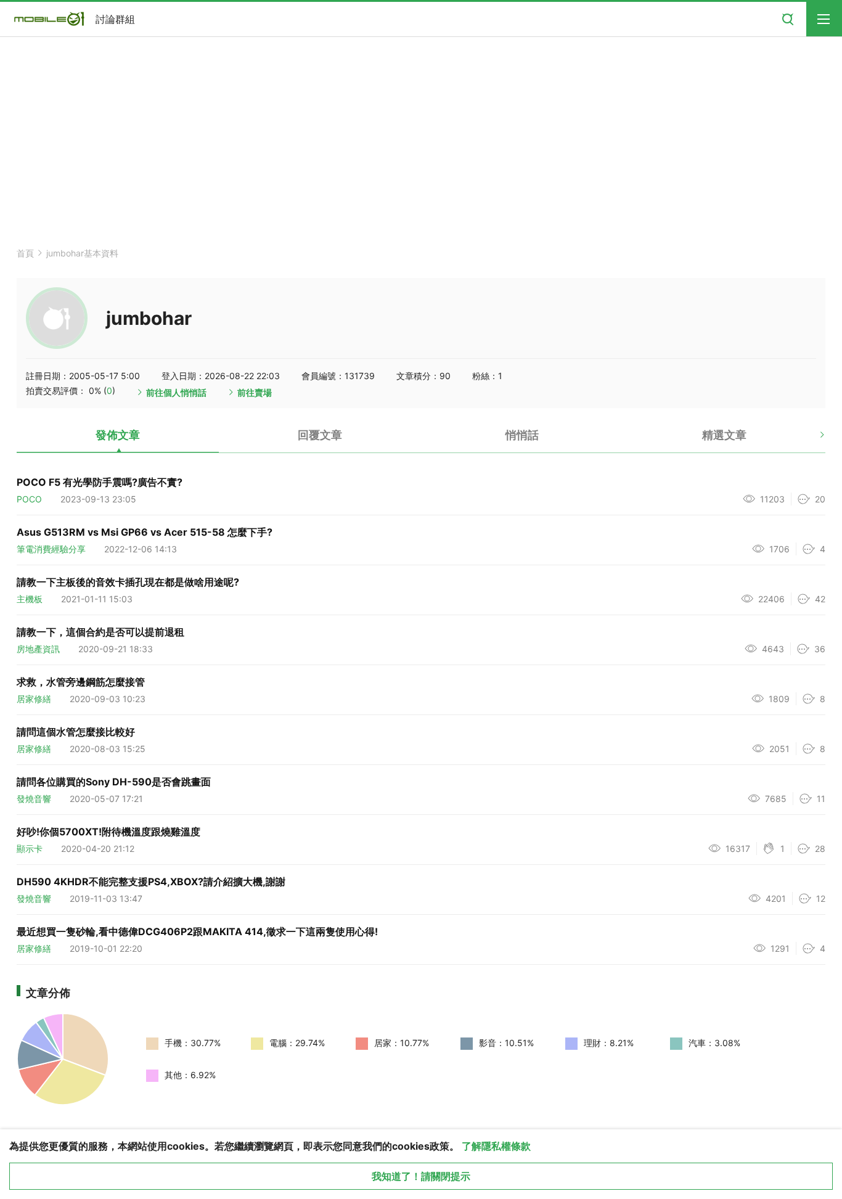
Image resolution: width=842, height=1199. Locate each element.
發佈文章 (118, 434)
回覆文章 (320, 434)
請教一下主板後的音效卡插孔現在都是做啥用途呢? (128, 582)
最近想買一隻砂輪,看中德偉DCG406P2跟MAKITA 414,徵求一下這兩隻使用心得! (197, 931)
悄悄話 (522, 434)
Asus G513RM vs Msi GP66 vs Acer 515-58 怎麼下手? (144, 532)
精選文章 (724, 434)
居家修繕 (34, 699)
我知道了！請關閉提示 (421, 1176)
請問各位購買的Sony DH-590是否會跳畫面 (114, 781)
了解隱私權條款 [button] (496, 1146)
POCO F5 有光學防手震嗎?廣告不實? (99, 482)
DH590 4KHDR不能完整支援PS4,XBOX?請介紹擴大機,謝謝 (151, 881)
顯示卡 (30, 848)
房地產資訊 (38, 649)
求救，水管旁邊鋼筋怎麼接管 (81, 682)
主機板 (30, 599)
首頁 (25, 253)
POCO (29, 499)
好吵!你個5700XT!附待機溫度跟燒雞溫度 (108, 831)
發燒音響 (34, 798)
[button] (811, 439)
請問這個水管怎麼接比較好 (76, 732)
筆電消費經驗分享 (51, 549)
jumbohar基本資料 (82, 253)
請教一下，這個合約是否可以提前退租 (100, 632)
